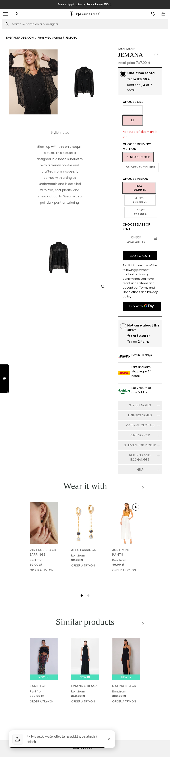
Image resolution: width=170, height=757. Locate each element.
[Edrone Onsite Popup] (85, 378)
